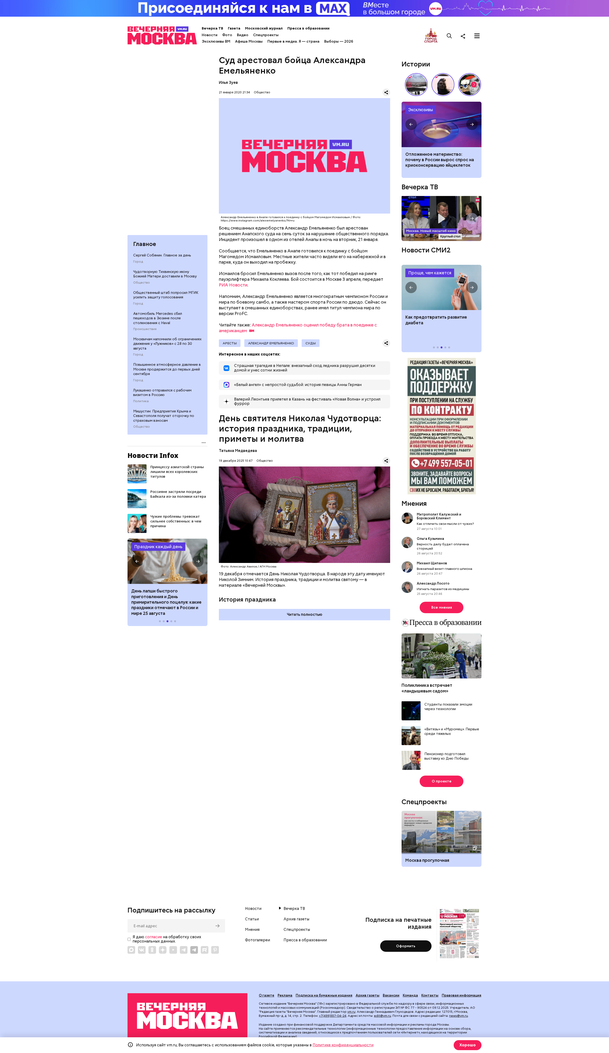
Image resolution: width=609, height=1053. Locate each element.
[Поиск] (449, 35)
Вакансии (391, 995)
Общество (141, 283)
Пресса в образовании (308, 28)
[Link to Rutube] (204, 950)
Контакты (429, 995)
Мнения (414, 503)
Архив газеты (296, 919)
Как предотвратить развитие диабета (441, 287)
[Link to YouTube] (173, 950)
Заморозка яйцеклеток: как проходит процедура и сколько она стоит (441, 124)
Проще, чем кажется (429, 273)
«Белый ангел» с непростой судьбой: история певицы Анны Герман (442, 84)
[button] (137, 561)
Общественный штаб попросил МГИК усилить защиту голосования (165, 295)
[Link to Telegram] (183, 950)
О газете (266, 995)
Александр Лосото (433, 583)
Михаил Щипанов (432, 563)
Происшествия (145, 329)
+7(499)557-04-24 (332, 1016)
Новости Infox (153, 455)
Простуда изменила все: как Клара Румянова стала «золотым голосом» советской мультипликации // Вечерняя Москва (469, 84)
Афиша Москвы (249, 41)
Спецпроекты (266, 35)
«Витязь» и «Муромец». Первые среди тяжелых (451, 731)
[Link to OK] (152, 950)
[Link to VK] (142, 950)
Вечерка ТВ (212, 28)
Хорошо (467, 1045)
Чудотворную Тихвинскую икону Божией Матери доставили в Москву (165, 274)
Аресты (230, 343)
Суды (310, 343)
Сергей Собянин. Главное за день (162, 255)
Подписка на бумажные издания (324, 995)
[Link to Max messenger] (131, 950)
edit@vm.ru (382, 1016)
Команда (410, 995)
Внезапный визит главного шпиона (444, 569)
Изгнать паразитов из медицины (443, 589)
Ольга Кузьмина (431, 539)
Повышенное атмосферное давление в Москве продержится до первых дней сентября (167, 369)
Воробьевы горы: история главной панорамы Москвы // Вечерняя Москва (416, 84)
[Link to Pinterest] (215, 950)
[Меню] (476, 35)
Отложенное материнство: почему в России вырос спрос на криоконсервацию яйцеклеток (439, 159)
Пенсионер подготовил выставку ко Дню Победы (446, 756)
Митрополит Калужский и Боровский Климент (439, 516)
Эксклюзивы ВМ (216, 41)
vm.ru (351, 1012)
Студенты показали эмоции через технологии (448, 707)
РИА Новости (233, 285)
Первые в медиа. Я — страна (293, 41)
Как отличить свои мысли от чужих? (445, 523)
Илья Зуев (228, 82)
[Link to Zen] (163, 950)
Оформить (405, 946)
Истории (416, 64)
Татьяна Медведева (238, 450)
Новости (209, 35)
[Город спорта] (431, 35)
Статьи (252, 919)
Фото (227, 35)
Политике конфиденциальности (343, 1045)
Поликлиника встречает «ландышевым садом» (427, 687)
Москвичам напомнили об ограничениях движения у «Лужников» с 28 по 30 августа (167, 344)
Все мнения (441, 607)
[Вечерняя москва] (187, 1016)
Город (138, 262)
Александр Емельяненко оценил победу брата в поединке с (298, 328)
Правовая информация (461, 995)
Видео (242, 35)
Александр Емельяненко (271, 343)
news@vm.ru (458, 1016)
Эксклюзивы (420, 109)
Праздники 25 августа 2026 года (167, 561)
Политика (141, 401)
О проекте (442, 781)
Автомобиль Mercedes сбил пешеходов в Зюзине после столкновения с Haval (157, 318)
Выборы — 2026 (338, 41)
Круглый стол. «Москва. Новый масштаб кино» (441, 218)
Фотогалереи (257, 940)
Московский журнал (264, 28)
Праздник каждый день (158, 546)
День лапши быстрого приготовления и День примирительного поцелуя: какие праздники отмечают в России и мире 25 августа (166, 602)
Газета (234, 28)
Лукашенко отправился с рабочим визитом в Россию (162, 392)
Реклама (285, 995)
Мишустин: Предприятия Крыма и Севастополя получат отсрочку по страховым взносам (163, 416)
